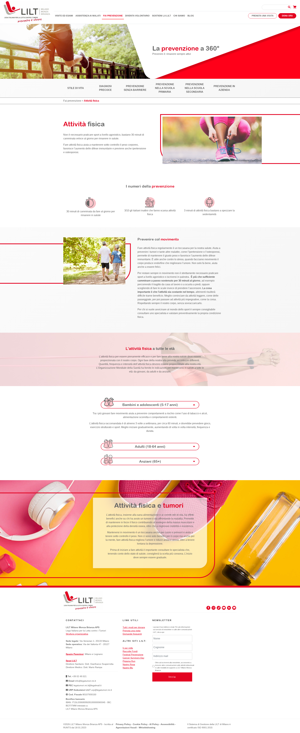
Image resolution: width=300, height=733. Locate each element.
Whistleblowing (147, 727)
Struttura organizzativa (77, 634)
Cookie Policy (140, 724)
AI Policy (154, 724)
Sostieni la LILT (161, 15)
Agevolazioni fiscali (126, 727)
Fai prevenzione (113, 15)
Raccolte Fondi (130, 651)
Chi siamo (179, 15)
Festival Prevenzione (133, 654)
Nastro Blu (128, 667)
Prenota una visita (262, 16)
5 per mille (128, 648)
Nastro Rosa (129, 664)
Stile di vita (75, 88)
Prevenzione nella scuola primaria (165, 88)
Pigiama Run (129, 661)
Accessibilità (167, 724)
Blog (191, 15)
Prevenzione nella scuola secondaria (195, 88)
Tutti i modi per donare (134, 627)
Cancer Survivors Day (133, 658)
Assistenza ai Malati (88, 15)
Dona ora (287, 16)
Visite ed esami (64, 15)
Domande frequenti (132, 634)
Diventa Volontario (137, 15)
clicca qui (160, 632)
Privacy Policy (123, 724)
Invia (172, 677)
